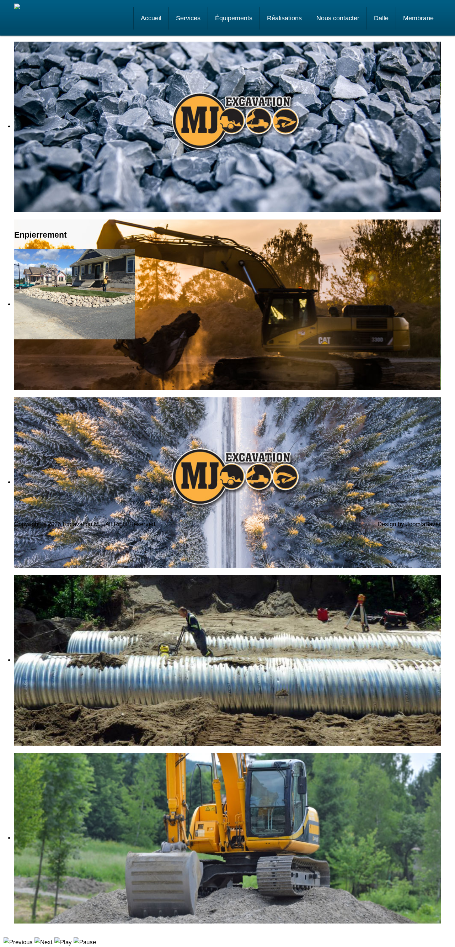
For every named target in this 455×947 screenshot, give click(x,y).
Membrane (418, 18)
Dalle (381, 18)
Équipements (233, 18)
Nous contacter (337, 18)
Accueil (151, 18)
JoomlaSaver (423, 524)
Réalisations (284, 18)
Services (188, 18)
